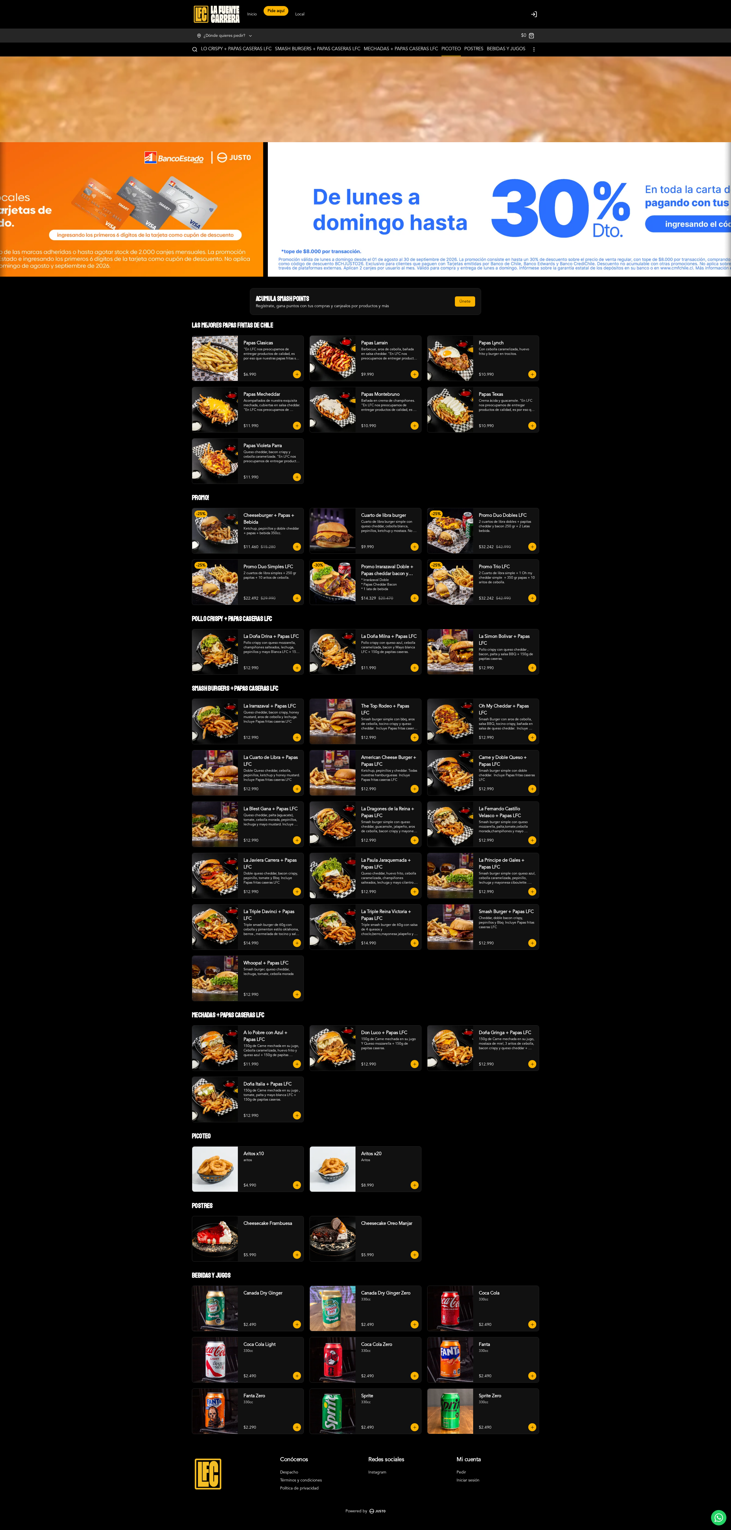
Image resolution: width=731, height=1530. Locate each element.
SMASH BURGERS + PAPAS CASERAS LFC (317, 49)
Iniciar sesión (468, 1480)
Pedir (461, 1472)
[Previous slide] (3, 209)
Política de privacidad (299, 1488)
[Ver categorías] (534, 49)
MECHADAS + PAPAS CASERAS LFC (401, 49)
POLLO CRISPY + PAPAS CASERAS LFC (232, 49)
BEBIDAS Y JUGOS (506, 49)
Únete (465, 301)
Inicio (252, 14)
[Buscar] (195, 49)
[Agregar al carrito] (297, 374)
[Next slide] (727, 209)
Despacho (289, 1472)
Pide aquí (276, 14)
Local (299, 14)
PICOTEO (451, 49)
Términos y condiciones (301, 1480)
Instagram (377, 1472)
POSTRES (473, 49)
